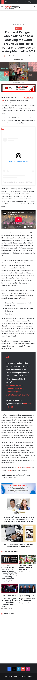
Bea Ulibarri (9, 56)
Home (16, 24)
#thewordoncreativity (15, 388)
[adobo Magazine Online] (13, 7)
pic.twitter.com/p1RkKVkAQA (18, 395)
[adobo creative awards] (18, 88)
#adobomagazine (13, 391)
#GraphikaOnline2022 (15, 385)
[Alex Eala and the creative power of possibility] (27, 559)
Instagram (27, 467)
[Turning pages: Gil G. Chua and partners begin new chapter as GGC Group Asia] (27, 588)
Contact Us (7, 676)
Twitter (19, 467)
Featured (21, 24)
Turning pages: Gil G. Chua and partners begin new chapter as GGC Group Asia (27, 598)
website (9, 470)
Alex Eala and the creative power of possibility (25, 567)
